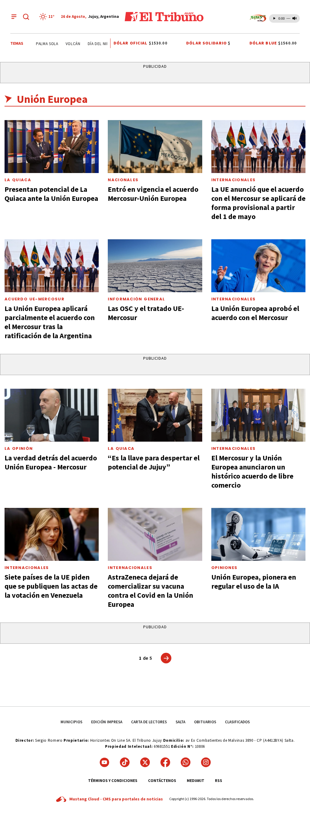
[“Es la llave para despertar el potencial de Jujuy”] (155, 415)
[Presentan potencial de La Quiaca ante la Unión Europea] (52, 146)
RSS (218, 780)
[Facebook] (165, 762)
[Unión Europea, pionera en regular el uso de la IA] (258, 534)
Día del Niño (94, 43)
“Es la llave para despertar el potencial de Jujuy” (154, 462)
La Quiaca (18, 180)
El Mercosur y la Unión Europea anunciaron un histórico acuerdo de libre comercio (252, 471)
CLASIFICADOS (237, 721)
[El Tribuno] (164, 16)
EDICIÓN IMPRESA (106, 721)
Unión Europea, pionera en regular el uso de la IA (253, 581)
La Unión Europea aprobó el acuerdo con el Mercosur (255, 313)
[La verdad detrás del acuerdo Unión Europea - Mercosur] (52, 415)
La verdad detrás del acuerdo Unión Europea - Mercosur (51, 462)
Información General (136, 299)
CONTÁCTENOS (162, 780)
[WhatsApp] (185, 762)
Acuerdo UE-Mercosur (34, 299)
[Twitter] (145, 762)
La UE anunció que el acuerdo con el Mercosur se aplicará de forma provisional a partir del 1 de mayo (258, 203)
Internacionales (233, 180)
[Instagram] (206, 762)
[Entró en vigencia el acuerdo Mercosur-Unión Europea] (155, 146)
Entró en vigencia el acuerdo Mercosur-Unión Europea (153, 194)
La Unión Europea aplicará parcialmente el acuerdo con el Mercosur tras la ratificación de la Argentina (50, 322)
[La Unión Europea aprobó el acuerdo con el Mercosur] (258, 265)
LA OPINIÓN (19, 448)
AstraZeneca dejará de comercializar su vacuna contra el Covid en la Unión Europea (150, 590)
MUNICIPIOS (71, 721)
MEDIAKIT (195, 780)
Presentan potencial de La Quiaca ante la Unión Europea (51, 194)
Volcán (67, 43)
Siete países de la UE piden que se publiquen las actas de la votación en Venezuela (51, 586)
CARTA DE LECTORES (149, 721)
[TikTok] (125, 762)
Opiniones (224, 568)
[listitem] (47, 16)
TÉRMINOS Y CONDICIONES (112, 780)
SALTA (180, 721)
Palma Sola (42, 43)
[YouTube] (104, 762)
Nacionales (123, 180)
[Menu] (14, 16)
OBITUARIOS (205, 721)
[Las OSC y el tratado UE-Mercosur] (155, 265)
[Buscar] (26, 16)
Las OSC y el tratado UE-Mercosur (146, 313)
